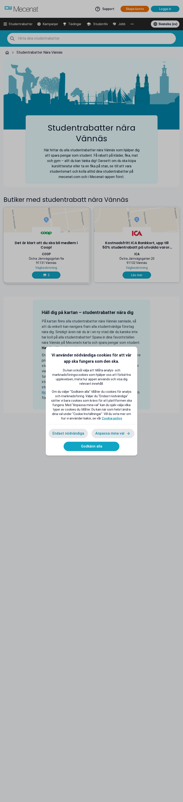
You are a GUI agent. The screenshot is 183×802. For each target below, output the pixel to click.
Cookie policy (112, 418)
